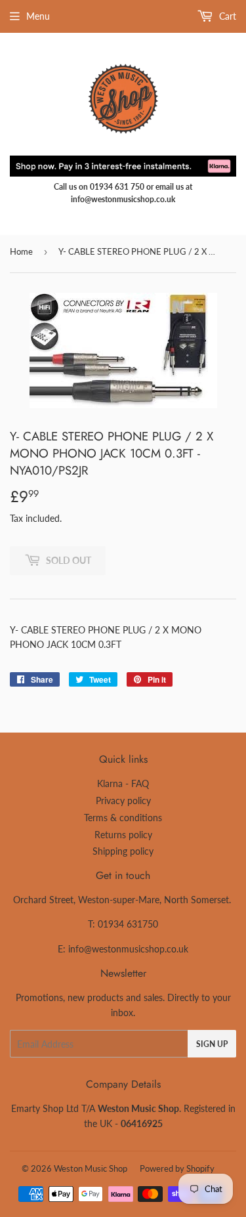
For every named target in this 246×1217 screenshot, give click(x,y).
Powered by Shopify (177, 1168)
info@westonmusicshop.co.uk (128, 948)
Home (21, 251)
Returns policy (123, 834)
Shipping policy (123, 851)
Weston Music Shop (90, 1168)
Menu (38, 16)
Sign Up (212, 1044)
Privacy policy (123, 800)
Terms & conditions (123, 817)
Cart (226, 16)
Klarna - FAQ (123, 783)
